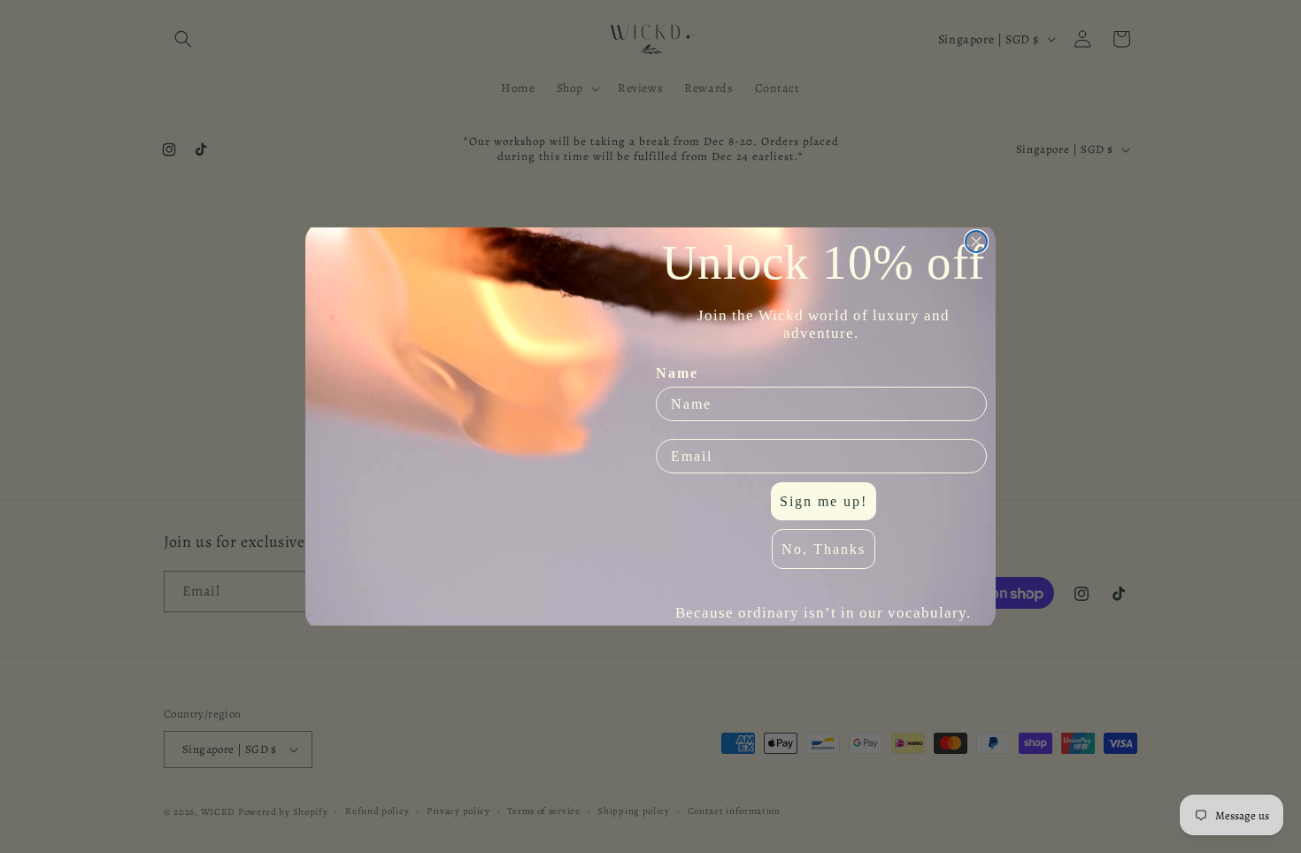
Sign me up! (823, 501)
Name (677, 372)
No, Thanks (823, 549)
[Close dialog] (976, 241)
